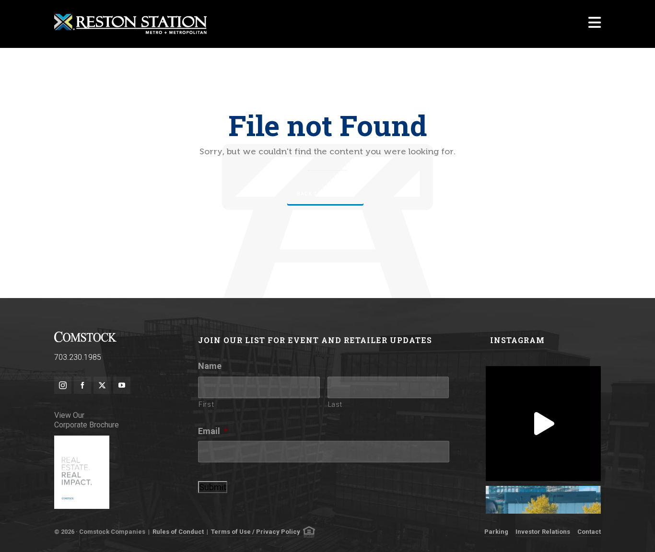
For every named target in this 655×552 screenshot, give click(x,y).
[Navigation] (594, 24)
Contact (589, 531)
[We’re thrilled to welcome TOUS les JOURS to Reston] (543, 423)
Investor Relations (542, 531)
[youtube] (121, 385)
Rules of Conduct (178, 531)
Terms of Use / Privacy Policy (255, 531)
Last (335, 404)
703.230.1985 (77, 357)
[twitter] (102, 385)
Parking (496, 531)
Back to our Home (325, 193)
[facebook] (82, 385)
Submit (212, 487)
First (206, 404)
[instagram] (62, 385)
